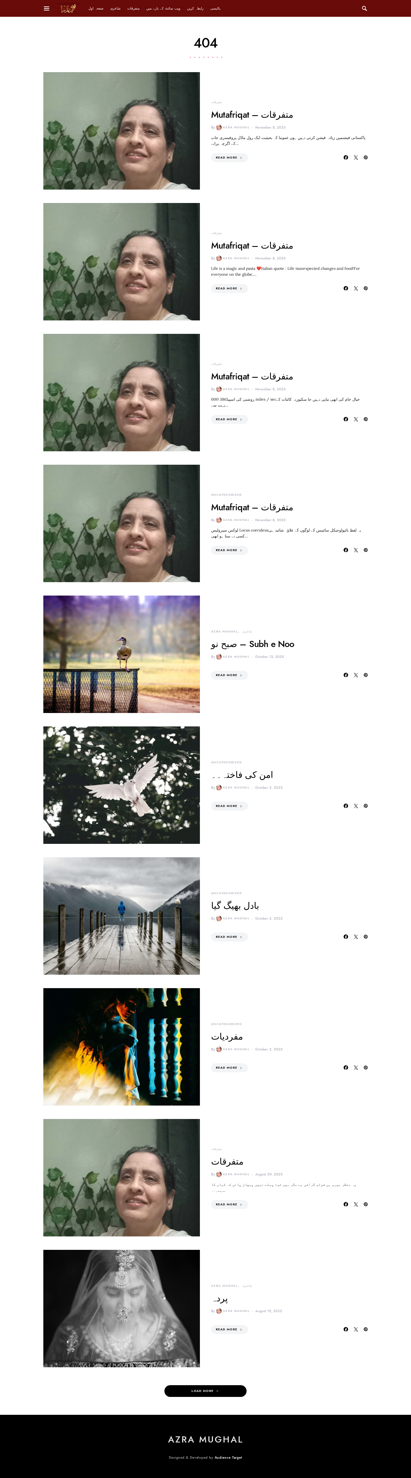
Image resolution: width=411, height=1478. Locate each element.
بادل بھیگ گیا (235, 905)
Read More (226, 157)
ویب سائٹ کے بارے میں (163, 8)
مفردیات (227, 1036)
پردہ (219, 1298)
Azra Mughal (236, 127)
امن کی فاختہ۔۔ (242, 775)
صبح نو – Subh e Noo (252, 644)
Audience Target (228, 1457)
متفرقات (133, 8)
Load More (202, 1391)
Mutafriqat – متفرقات (252, 114)
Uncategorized (226, 495)
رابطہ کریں (195, 8)
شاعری (115, 8)
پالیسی (215, 8)
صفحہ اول (95, 8)
